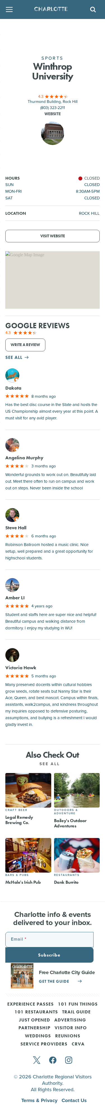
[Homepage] (51, 9)
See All (50, 764)
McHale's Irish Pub (23, 882)
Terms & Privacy (40, 1100)
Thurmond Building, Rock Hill (53, 101)
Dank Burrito (66, 882)
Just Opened (34, 1020)
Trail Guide (76, 1012)
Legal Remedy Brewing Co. (19, 819)
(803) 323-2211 (52, 107)
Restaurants (67, 875)
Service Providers (43, 1044)
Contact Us (74, 1100)
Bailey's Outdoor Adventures (70, 823)
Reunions (67, 1036)
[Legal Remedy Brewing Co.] (28, 790)
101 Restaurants (36, 1012)
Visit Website (52, 236)
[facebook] (53, 1060)
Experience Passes (30, 1004)
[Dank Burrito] (77, 855)
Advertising (70, 1020)
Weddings (38, 1036)
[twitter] (37, 1060)
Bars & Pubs (17, 875)
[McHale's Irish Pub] (28, 855)
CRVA (78, 1044)
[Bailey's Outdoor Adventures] (77, 790)
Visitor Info (71, 1028)
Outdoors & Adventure (66, 811)
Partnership (34, 1028)
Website (53, 114)
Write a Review (25, 344)
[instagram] (69, 1060)
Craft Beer (16, 810)
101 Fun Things (78, 1004)
